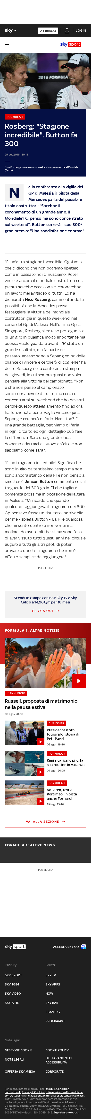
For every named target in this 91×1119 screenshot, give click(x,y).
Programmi (55, 1021)
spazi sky (53, 1012)
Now (49, 993)
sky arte (12, 1003)
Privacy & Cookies (33, 1092)
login (81, 30)
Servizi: (51, 965)
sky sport (13, 975)
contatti (78, 1095)
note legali (14, 1059)
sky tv (51, 975)
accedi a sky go (66, 947)
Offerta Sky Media (20, 1071)
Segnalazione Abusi (66, 1112)
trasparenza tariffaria (42, 1095)
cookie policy (57, 1050)
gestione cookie (18, 1050)
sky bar (52, 1003)
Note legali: (13, 1040)
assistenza (64, 1095)
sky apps (53, 984)
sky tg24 (12, 984)
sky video (13, 993)
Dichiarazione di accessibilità (59, 1060)
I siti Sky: (11, 965)
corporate (55, 1071)
